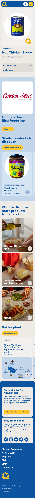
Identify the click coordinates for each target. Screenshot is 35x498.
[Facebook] (6, 439)
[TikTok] (21, 439)
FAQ (4, 460)
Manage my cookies (7, 488)
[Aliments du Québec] (4, 4)
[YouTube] (16, 439)
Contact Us (7, 467)
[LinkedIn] (26, 439)
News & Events (9, 453)
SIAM (4, 464)
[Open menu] (30, 4)
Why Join (6, 456)
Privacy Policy (5, 491)
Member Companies (12, 449)
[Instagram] (11, 439)
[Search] (25, 4)
